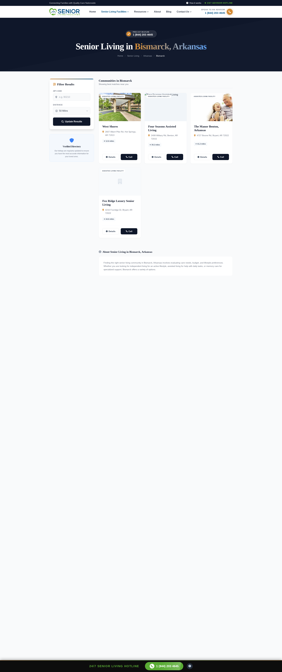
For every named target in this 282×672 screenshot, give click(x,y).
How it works (195, 3)
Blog (168, 11)
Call (130, 157)
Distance (58, 105)
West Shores (110, 126)
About (157, 11)
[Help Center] (190, 666)
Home (92, 11)
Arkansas (147, 56)
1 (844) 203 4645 (143, 34)
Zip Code (57, 91)
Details (112, 157)
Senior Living (133, 56)
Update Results (73, 121)
